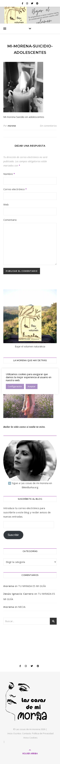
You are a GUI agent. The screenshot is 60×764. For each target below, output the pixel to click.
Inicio (10, 733)
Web (6, 204)
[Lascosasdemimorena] (30, 701)
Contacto (26, 733)
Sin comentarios (48, 125)
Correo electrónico (15, 189)
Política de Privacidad (43, 733)
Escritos (17, 733)
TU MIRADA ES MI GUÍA (32, 586)
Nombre (9, 174)
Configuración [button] (15, 386)
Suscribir (13, 535)
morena (12, 125)
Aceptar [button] (32, 386)
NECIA (21, 606)
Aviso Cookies (30, 737)
